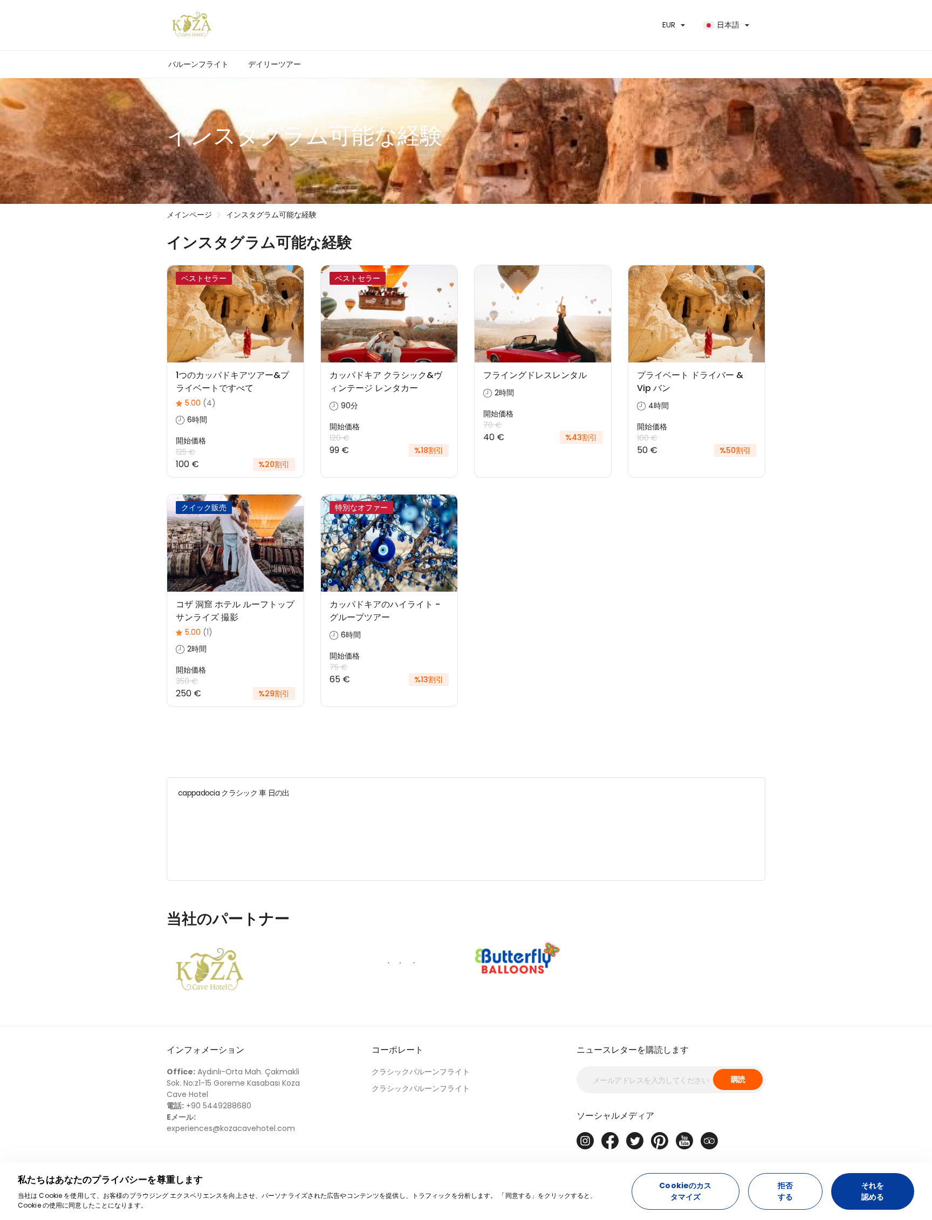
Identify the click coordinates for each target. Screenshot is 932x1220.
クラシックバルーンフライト (421, 1071)
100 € (647, 438)
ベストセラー (204, 278)
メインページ (189, 214)
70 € (492, 425)
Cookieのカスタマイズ (685, 1191)
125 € (185, 452)
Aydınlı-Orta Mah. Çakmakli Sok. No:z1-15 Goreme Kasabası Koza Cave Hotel (233, 1083)
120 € (340, 438)
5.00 (200, 402)
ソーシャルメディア (615, 1115)
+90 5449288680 (209, 1105)
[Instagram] (585, 1140)
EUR (668, 24)
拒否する (785, 1191)
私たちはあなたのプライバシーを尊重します (110, 1179)
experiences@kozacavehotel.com (231, 1123)
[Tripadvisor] (709, 1140)
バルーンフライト (198, 64)
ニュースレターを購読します (633, 1050)
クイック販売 (204, 507)
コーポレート (397, 1050)
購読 (738, 1079)
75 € (338, 667)
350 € (187, 681)
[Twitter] (634, 1140)
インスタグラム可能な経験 (271, 214)
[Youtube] (684, 1140)
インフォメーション (205, 1050)
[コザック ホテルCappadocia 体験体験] (312, 25)
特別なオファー (361, 507)
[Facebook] (610, 1140)
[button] (274, 64)
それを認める (872, 1191)
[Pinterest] (659, 1140)
